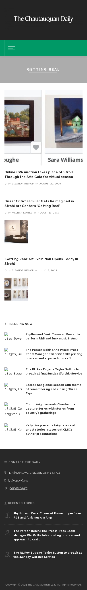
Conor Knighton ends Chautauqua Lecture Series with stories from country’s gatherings (50, 408)
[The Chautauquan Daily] (43, 19)
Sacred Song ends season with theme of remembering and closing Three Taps (53, 389)
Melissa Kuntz (22, 212)
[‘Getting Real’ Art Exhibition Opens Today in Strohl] (16, 289)
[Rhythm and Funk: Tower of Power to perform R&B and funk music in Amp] (13, 336)
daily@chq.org (18, 488)
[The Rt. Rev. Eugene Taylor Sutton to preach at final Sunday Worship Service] (13, 371)
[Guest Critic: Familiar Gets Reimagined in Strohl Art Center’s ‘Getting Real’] (16, 231)
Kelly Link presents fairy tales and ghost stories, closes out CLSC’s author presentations (50, 429)
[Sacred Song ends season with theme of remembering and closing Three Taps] (13, 387)
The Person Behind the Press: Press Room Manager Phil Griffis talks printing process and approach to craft (54, 354)
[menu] (10, 48)
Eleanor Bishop (23, 183)
